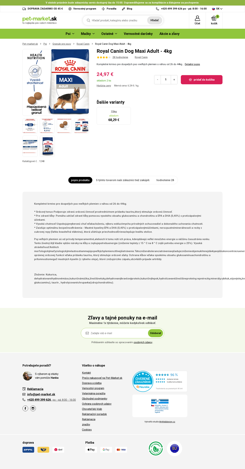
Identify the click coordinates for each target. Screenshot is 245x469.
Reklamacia (88, 419)
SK (217, 8)
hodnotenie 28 (165, 180)
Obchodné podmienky (94, 398)
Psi (45, 43)
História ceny (104, 85)
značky (86, 424)
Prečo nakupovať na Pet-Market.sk (102, 378)
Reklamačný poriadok (94, 414)
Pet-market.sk (30, 43)
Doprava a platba (92, 383)
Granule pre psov (61, 43)
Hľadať (154, 20)
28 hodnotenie (120, 57)
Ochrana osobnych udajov (97, 403)
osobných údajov (143, 342)
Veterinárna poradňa (93, 393)
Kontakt (86, 372)
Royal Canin (83, 43)
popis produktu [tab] (80, 180)
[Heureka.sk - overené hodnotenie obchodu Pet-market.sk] (159, 381)
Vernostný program (93, 388)
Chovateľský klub (92, 409)
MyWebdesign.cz (167, 422)
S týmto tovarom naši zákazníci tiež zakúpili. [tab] (123, 180)
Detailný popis (192, 64)
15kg (114, 111)
